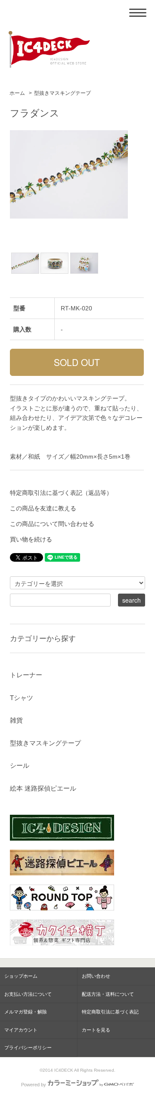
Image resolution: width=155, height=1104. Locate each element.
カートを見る (96, 1029)
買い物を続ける (31, 539)
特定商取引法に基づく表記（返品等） (61, 492)
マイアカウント (20, 1029)
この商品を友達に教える (43, 508)
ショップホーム (20, 976)
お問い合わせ (96, 976)
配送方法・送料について (108, 994)
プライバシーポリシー (28, 1047)
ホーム (17, 93)
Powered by (33, 1084)
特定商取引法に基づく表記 (110, 1011)
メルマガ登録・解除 (25, 1011)
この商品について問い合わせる (52, 523)
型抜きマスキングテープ (62, 93)
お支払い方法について (28, 994)
